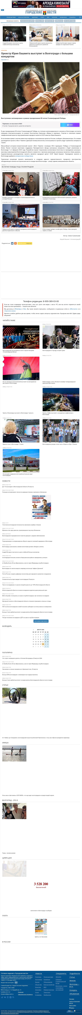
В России (6, 942)
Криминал (47, 979)
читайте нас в (24, 243)
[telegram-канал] (2, 997)
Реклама (71, 999)
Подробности (75, 973)
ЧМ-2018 (58, 977)
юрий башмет (65, 239)
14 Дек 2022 (3, 59)
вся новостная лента (41, 621)
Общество (38, 985)
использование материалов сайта (9, 1013)
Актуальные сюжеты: (13, 21)
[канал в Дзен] (10, 997)
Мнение (73, 981)
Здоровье (35, 17)
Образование (48, 982)
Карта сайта (72, 1005)
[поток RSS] (13, 997)
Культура (54, 17)
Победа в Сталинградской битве (61, 981)
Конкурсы (72, 17)
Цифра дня (7, 858)
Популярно (7, 652)
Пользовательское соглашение (24, 1011)
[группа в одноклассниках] (8, 997)
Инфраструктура (49, 990)
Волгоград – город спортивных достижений (61, 988)
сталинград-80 (75, 239)
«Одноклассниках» (10, 311)
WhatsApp (18, 309)
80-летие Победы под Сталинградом (18, 167)
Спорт (42, 17)
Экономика (38, 979)
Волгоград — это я (74, 985)
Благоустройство (23, 17)
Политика (38, 977)
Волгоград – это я (10, 800)
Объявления (74, 994)
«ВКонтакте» (74, 309)
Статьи (5, 685)
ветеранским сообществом (24, 156)
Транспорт (47, 992)
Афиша (5, 743)
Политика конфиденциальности (41, 1011)
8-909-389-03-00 (51, 301)
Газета (5, 916)
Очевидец (38, 995)
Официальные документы (25, 994)
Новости (6, 481)
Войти (72, 1008)
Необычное (63, 17)
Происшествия (11, 17)
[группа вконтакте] (5, 997)
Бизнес (37, 982)
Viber (24, 309)
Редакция (20, 992)
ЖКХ (48, 17)
